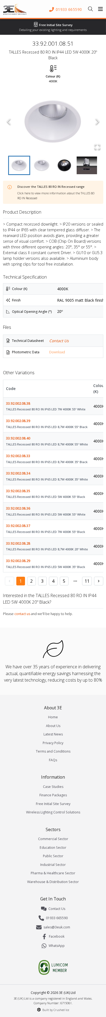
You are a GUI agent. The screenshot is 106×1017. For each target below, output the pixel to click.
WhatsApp (57, 945)
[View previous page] (9, 581)
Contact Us (59, 340)
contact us (22, 614)
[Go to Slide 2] (42, 165)
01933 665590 (57, 918)
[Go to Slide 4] (87, 165)
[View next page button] (98, 581)
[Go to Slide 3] (64, 165)
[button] (53, 121)
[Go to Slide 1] (19, 165)
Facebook (56, 936)
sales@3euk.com (56, 927)
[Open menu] (100, 9)
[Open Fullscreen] (97, 147)
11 (87, 581)
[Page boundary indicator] (75, 581)
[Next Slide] (97, 121)
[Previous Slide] (9, 121)
